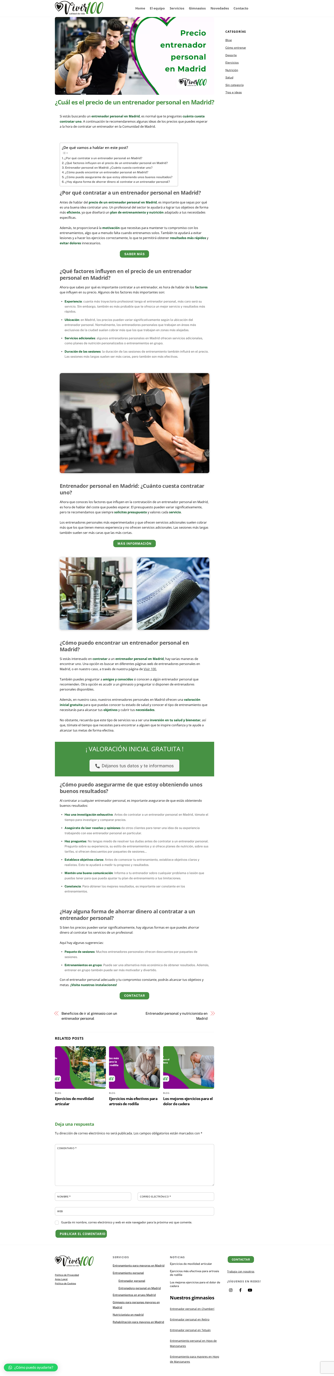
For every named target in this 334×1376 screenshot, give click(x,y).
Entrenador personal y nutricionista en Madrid (177, 1015)
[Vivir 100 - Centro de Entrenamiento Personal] (79, 12)
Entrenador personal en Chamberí (192, 1309)
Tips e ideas (233, 92)
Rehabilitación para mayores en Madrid (138, 1322)
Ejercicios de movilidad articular (191, 1263)
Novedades (219, 8)
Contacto (240, 8)
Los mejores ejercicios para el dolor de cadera (188, 1101)
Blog (58, 1092)
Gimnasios (197, 8)
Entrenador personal (131, 1280)
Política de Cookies (65, 1283)
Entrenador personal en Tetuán (190, 1330)
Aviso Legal (61, 1279)
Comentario (67, 1148)
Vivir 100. (150, 669)
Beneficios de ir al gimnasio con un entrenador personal (89, 1015)
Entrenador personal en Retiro (189, 1319)
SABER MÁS (134, 254)
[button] (31, 1367)
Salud (229, 77)
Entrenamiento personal (128, 1272)
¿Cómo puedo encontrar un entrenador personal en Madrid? (106, 172)
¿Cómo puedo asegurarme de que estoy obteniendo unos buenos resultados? (118, 177)
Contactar (241, 1259)
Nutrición (231, 70)
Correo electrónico (155, 1196)
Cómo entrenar (235, 47)
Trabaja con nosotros (240, 1271)
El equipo (157, 8)
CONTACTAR (134, 995)
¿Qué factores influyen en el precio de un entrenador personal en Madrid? (116, 163)
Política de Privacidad (67, 1274)
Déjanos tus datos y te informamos (138, 765)
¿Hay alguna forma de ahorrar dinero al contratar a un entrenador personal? (117, 181)
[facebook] (240, 1289)
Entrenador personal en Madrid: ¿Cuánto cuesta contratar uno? (109, 167)
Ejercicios (232, 62)
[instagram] (231, 1289)
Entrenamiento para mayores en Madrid (138, 1265)
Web (60, 1211)
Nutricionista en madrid (128, 1314)
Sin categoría (234, 85)
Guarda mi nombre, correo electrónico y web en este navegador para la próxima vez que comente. (126, 1222)
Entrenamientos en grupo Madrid (134, 1295)
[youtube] (250, 1289)
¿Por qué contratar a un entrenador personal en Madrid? (103, 158)
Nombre (64, 1196)
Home (140, 8)
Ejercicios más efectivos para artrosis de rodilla (133, 1101)
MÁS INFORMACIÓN (135, 543)
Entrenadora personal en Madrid (139, 1288)
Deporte (231, 55)
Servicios (177, 8)
